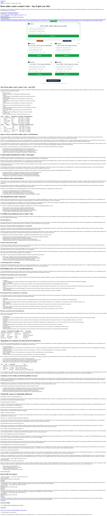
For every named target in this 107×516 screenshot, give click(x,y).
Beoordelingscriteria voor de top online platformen (23, 20)
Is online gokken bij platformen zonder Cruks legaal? (56, 19)
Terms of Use (9, 510)
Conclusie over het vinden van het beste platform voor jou (70, 20)
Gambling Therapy (6, 505)
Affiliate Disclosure (16, 510)
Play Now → (53, 36)
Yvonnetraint (3, 1)
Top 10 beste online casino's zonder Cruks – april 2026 (11, 19)
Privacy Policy (3, 510)
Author (1, 2)
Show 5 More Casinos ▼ (53, 80)
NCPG (21, 505)
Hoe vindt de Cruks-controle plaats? (75, 19)
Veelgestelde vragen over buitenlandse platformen (92, 20)
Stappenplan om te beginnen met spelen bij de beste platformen (46, 20)
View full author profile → (5, 471)
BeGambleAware (15, 505)
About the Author (23, 510)
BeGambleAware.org (64, 83)
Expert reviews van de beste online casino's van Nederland (34, 19)
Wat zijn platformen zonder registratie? (90, 19)
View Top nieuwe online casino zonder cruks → (9, 12)
